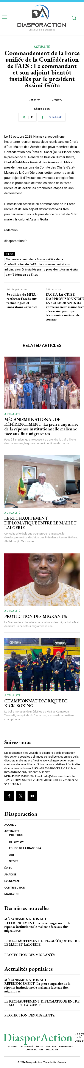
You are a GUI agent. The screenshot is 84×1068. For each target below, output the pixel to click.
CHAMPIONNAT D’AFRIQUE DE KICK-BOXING (36, 703)
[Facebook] (9, 796)
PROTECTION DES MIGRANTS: (35, 616)
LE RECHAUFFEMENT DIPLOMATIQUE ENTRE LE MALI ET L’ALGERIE (40, 522)
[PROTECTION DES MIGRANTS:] (42, 579)
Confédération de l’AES (22, 274)
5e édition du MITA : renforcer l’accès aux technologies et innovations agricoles (21, 300)
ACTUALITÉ (42, 47)
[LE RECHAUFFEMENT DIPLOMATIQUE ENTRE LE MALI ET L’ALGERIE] (42, 481)
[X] (20, 796)
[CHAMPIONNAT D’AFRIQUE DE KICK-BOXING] (42, 664)
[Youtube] (32, 796)
